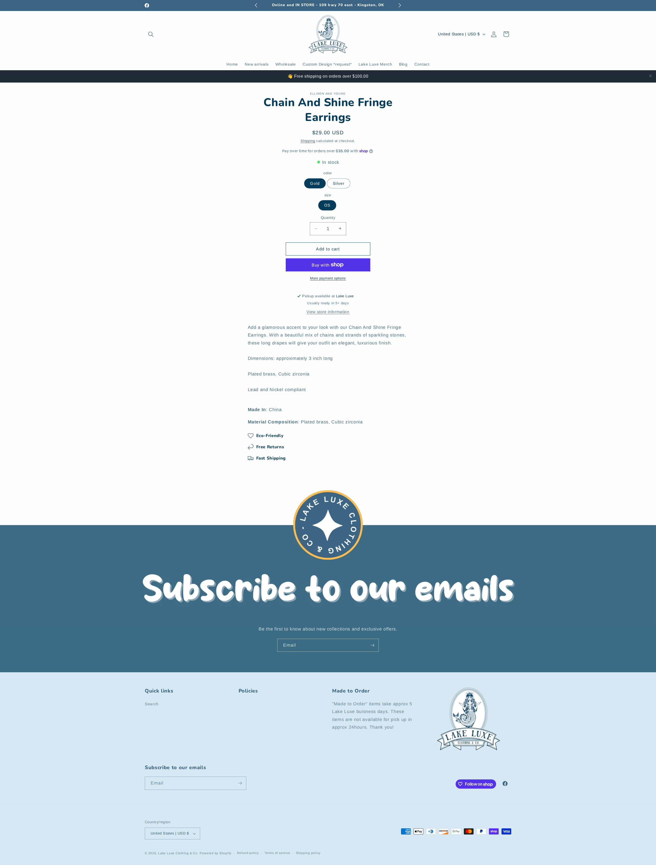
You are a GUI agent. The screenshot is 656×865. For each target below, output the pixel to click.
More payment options (328, 278)
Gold (315, 183)
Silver (338, 183)
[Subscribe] (372, 645)
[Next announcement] (400, 5)
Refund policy (248, 853)
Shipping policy (308, 853)
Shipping (308, 141)
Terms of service (277, 853)
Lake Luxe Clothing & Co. (178, 853)
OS (327, 205)
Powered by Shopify (215, 853)
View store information (328, 311)
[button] (151, 34)
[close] (650, 75)
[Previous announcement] (256, 5)
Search (152, 704)
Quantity (328, 218)
